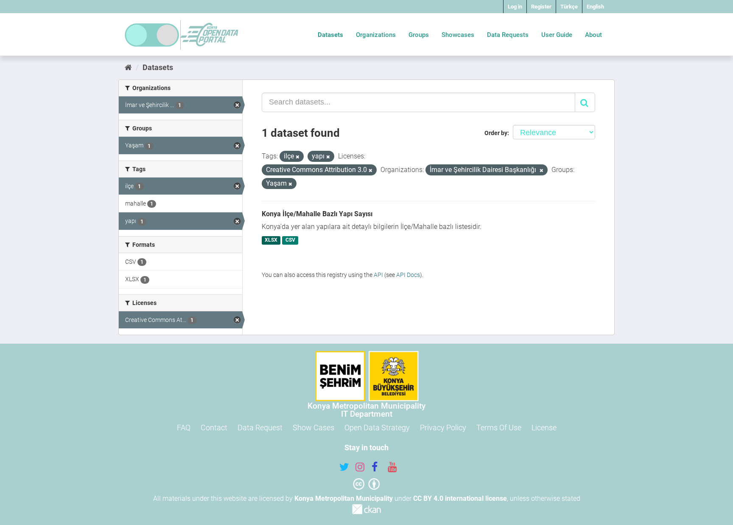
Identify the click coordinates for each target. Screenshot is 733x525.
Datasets (330, 35)
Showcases (458, 35)
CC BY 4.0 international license (460, 498)
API (378, 274)
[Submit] (585, 102)
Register (541, 6)
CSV (290, 240)
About (593, 35)
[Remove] (297, 157)
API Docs (408, 274)
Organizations (376, 35)
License (544, 427)
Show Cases (313, 427)
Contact (214, 427)
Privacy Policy (443, 427)
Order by (495, 133)
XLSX (271, 240)
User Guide (556, 35)
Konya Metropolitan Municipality (343, 498)
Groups (418, 35)
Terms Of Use (498, 427)
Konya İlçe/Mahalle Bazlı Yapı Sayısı (317, 214)
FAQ (183, 427)
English (595, 6)
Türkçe (569, 6)
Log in (515, 6)
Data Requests (508, 35)
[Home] (128, 67)
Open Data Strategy (377, 427)
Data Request (260, 427)
